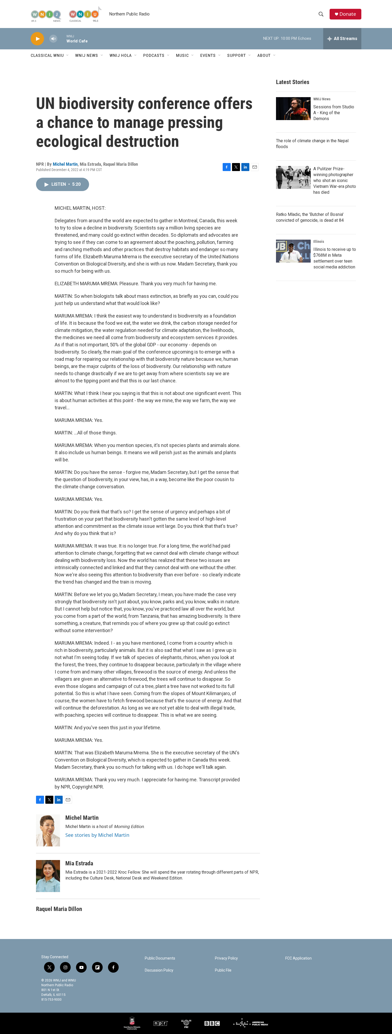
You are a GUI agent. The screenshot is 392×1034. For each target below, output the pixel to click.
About (264, 55)
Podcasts (154, 55)
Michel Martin (65, 164)
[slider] (62, 38)
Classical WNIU (47, 55)
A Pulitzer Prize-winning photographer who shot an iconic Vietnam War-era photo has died (334, 180)
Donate (347, 14)
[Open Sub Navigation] (68, 55)
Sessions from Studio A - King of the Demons (333, 112)
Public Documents (160, 958)
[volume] (53, 39)
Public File (223, 970)
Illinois (318, 241)
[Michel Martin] (48, 830)
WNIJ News (86, 55)
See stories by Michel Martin (97, 835)
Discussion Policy (159, 970)
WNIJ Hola (121, 55)
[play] (37, 39)
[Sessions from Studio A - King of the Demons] (293, 108)
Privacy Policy (226, 958)
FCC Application (298, 958)
